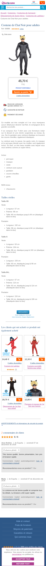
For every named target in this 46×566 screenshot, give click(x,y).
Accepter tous (23, 559)
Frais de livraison (23, 525)
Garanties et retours (23, 533)
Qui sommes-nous (23, 537)
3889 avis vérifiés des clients (31, 547)
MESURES (23, 312)
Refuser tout (23, 564)
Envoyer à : (35, 3)
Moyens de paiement (23, 529)
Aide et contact (23, 521)
